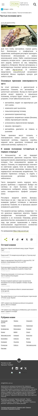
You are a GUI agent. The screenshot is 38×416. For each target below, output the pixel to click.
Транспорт (29, 325)
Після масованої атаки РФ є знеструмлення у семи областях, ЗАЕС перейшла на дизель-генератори (16, 268)
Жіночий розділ (6, 335)
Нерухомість (17, 325)
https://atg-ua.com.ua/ (21, 231)
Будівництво (5, 329)
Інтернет (16, 335)
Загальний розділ (4, 321)
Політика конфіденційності (9, 407)
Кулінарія (4, 342)
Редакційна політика (14, 409)
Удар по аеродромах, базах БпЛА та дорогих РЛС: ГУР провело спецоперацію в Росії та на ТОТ (17, 261)
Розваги (28, 329)
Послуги (16, 342)
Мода (28, 338)
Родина (28, 342)
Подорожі (4, 345)
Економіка (4, 338)
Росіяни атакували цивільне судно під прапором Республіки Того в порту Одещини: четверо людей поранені (16, 282)
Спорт (28, 332)
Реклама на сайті (6, 363)
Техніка (16, 321)
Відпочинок (17, 329)
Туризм (3, 325)
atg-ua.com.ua (17, 70)
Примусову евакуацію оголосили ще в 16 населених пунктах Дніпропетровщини (17, 275)
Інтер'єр (16, 338)
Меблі (15, 332)
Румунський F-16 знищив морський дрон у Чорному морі (18, 255)
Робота (16, 345)
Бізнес (3, 332)
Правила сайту (21, 407)
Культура (29, 335)
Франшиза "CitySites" (7, 365)
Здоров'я (29, 321)
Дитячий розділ (31, 345)
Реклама (3, 348)
